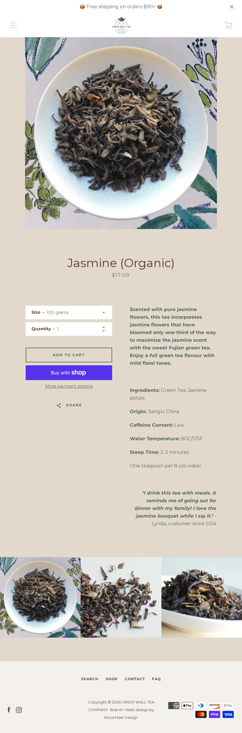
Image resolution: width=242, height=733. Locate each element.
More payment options (69, 386)
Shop (112, 679)
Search (90, 679)
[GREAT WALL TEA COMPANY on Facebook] (9, 709)
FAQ (156, 679)
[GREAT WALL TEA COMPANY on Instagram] (19, 709)
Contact (135, 679)
